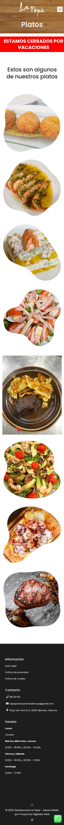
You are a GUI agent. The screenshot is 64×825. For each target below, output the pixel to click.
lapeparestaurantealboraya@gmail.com (32, 703)
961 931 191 (14, 697)
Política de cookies (15, 678)
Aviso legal (10, 665)
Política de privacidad (16, 672)
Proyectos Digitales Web (35, 814)
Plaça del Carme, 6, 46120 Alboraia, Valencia (33, 710)
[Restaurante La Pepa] (32, 9)
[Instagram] (32, 819)
